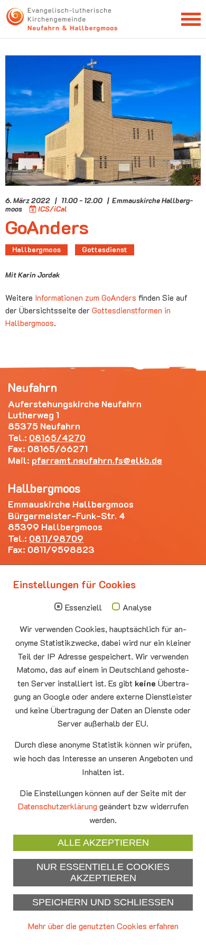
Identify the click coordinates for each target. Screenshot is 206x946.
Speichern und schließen (103, 902)
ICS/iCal (52, 208)
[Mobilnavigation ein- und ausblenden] (191, 18)
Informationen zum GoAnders (85, 297)
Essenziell (83, 607)
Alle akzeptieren (103, 842)
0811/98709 (56, 538)
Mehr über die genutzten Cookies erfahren (103, 925)
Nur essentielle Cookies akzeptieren (103, 872)
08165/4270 (57, 437)
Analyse (137, 607)
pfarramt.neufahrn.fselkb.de (97, 460)
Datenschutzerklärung (57, 805)
